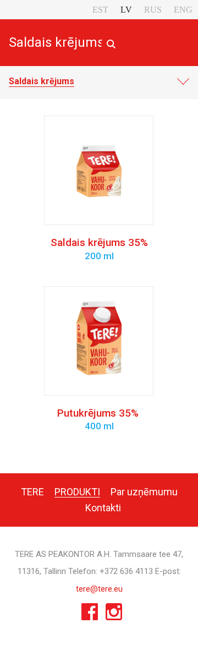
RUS (153, 9)
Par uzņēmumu (144, 492)
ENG (183, 9)
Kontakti (103, 507)
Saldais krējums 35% (99, 248)
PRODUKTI (77, 492)
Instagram (114, 614)
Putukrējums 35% (99, 419)
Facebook (89, 614)
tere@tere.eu (99, 589)
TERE (32, 492)
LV (126, 9)
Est (100, 9)
